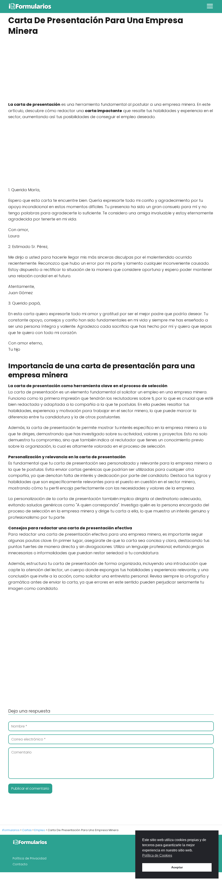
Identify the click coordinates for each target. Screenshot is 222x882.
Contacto (20, 864)
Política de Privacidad (29, 858)
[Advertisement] (111, 69)
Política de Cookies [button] (157, 855)
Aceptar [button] (177, 867)
